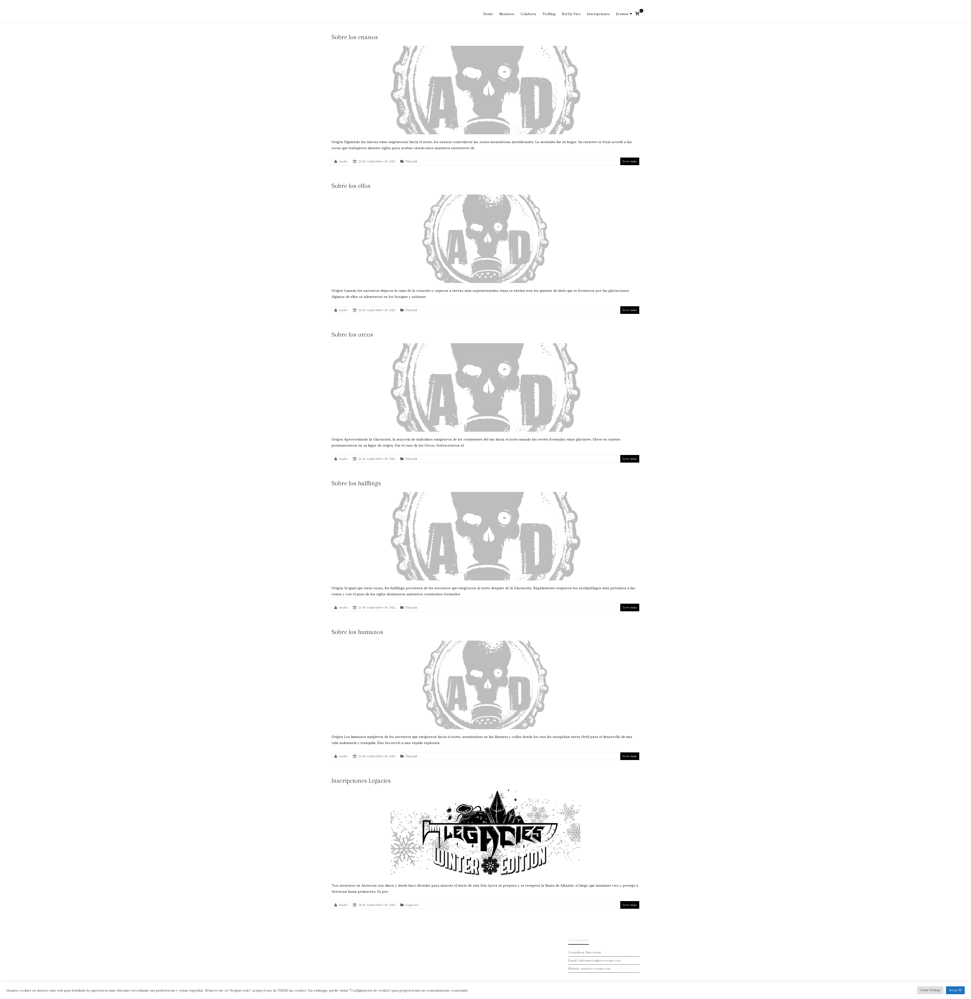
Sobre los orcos (352, 334)
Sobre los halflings (356, 483)
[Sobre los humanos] (485, 643)
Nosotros (506, 14)
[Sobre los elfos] (485, 197)
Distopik (411, 161)
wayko (343, 161)
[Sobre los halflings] (485, 494)
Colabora (528, 14)
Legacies (412, 905)
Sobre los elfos (351, 185)
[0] (637, 14)
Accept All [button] (955, 990)
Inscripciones (598, 14)
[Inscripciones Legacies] (485, 792)
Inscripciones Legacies (361, 780)
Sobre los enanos (355, 37)
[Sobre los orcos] (485, 345)
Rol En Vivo (571, 14)
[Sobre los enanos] (485, 48)
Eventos (622, 14)
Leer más (630, 161)
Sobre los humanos (357, 632)
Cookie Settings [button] (930, 990)
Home (488, 14)
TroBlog (549, 14)
